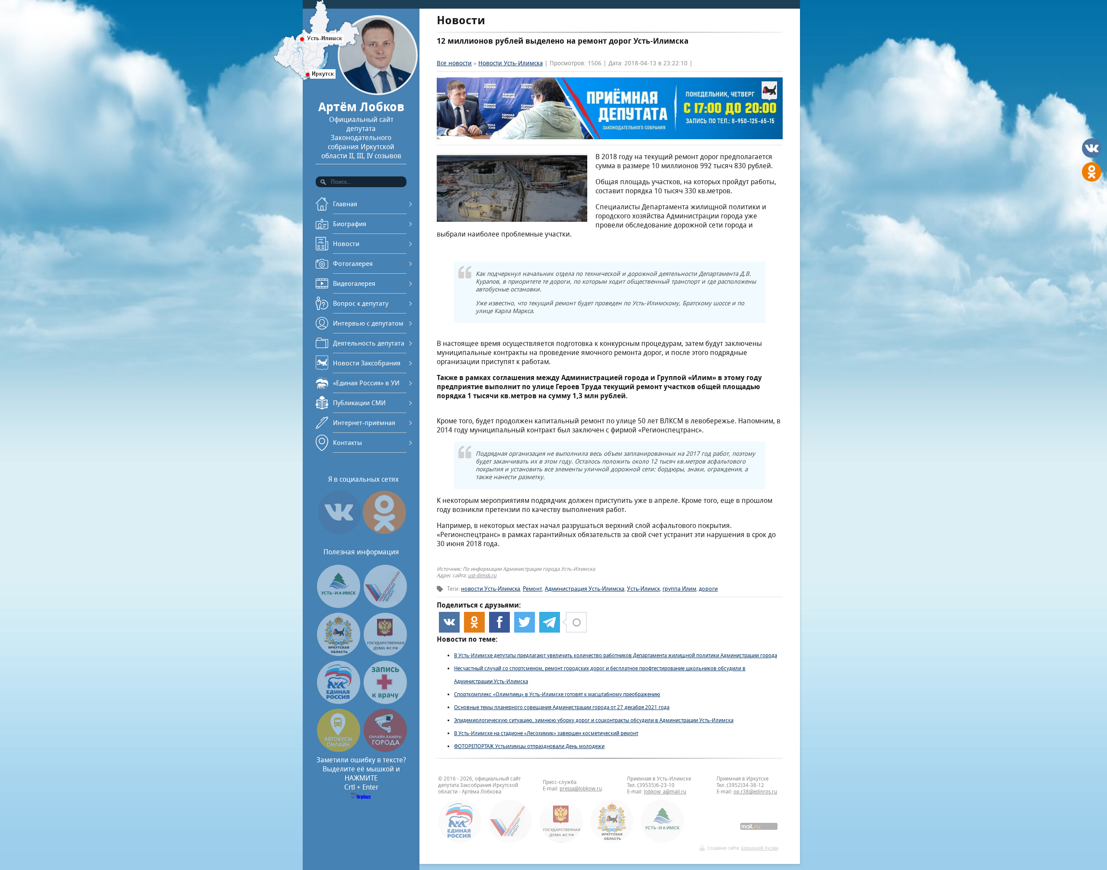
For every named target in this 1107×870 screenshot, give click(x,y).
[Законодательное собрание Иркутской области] (338, 653)
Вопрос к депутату (360, 303)
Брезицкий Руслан (759, 848)
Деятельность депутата (368, 343)
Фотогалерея (353, 263)
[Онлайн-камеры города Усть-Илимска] (385, 749)
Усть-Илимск (643, 588)
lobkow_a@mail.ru (665, 791)
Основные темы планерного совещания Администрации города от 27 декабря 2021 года (561, 707)
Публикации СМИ (359, 403)
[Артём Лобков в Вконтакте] (339, 533)
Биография (349, 224)
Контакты (347, 442)
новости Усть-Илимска (490, 588)
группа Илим (679, 588)
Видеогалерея (354, 283)
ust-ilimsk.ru (482, 575)
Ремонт (532, 588)
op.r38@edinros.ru (755, 791)
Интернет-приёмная (364, 423)
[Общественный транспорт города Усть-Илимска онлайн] (338, 749)
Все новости (454, 63)
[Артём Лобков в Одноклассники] (384, 533)
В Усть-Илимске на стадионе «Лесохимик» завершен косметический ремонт (546, 733)
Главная (345, 204)
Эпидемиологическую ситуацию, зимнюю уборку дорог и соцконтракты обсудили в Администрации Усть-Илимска (593, 720)
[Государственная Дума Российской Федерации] (385, 653)
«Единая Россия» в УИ (366, 383)
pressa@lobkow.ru (581, 788)
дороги (708, 588)
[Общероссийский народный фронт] (385, 605)
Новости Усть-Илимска (510, 63)
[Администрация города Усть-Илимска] (338, 605)
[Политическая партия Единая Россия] (338, 701)
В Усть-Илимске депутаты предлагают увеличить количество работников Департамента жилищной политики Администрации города (615, 655)
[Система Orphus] (361, 796)
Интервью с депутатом (368, 323)
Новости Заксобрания (366, 363)
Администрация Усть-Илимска (584, 588)
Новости (346, 244)
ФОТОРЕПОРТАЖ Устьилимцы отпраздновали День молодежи (529, 746)
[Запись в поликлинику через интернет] (385, 701)
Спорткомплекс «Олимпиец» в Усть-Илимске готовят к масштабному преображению (557, 694)
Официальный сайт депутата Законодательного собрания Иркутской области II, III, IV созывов (361, 129)
